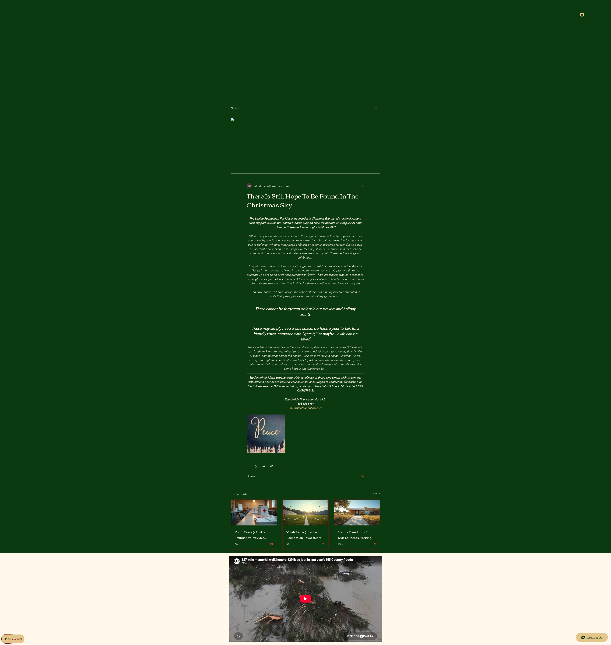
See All (376, 493)
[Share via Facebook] (248, 466)
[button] (376, 108)
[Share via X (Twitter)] (255, 466)
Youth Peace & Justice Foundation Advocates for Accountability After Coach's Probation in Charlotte (304, 534)
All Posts (235, 108)
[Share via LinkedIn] (263, 466)
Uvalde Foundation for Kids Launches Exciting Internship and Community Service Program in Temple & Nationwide (357, 534)
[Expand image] (266, 434)
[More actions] (362, 186)
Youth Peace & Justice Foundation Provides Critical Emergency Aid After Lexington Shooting (252, 534)
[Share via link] (271, 466)
